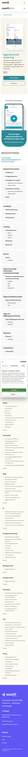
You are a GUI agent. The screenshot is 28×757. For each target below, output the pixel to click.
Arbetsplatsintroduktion (11, 406)
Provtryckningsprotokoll (11, 638)
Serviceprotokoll (9, 555)
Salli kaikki (14, 390)
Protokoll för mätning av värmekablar (14, 525)
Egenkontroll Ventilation (11, 599)
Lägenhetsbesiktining (10, 557)
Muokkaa (13, 394)
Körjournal (7, 411)
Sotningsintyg (8, 661)
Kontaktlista (8, 427)
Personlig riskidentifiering (11, 439)
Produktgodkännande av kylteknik (13, 636)
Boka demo (14, 83)
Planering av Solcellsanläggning (13, 516)
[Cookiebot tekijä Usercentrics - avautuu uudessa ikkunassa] (20, 362)
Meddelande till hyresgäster (12, 537)
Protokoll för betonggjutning (12, 497)
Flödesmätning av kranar (11, 631)
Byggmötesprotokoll (10, 499)
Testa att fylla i (14, 78)
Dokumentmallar (8, 14)
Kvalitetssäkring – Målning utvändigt (14, 477)
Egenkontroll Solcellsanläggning (13, 522)
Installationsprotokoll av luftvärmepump (15, 640)
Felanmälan (8, 545)
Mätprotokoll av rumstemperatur (13, 552)
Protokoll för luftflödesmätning (13, 622)
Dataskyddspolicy (6, 750)
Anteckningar (8, 415)
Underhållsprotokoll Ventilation (13, 604)
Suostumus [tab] (5, 365)
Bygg (5, 72)
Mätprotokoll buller (10, 450)
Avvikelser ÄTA (8, 408)
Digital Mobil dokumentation (10, 724)
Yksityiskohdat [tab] (14, 365)
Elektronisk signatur (7, 721)
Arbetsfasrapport (9, 422)
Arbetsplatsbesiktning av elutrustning (14, 520)
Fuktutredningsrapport (11, 675)
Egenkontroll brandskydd (11, 445)
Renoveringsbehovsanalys (11, 543)
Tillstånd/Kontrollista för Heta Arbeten (14, 447)
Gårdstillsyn (8, 548)
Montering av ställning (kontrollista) (14, 452)
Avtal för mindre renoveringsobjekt (14, 486)
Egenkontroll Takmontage (11, 495)
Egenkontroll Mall (9, 424)
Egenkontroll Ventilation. (11, 606)
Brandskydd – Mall (9, 454)
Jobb (3, 739)
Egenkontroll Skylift (10, 484)
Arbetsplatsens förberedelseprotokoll (14, 417)
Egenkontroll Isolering (10, 481)
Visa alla (5, 430)
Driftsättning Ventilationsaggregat (13, 593)
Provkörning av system (10, 633)
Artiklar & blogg (6, 736)
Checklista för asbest (10, 488)
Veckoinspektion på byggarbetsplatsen (14, 465)
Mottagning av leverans (11, 420)
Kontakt (4, 743)
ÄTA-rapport (8, 413)
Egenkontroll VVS (9, 643)
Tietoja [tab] (23, 365)
